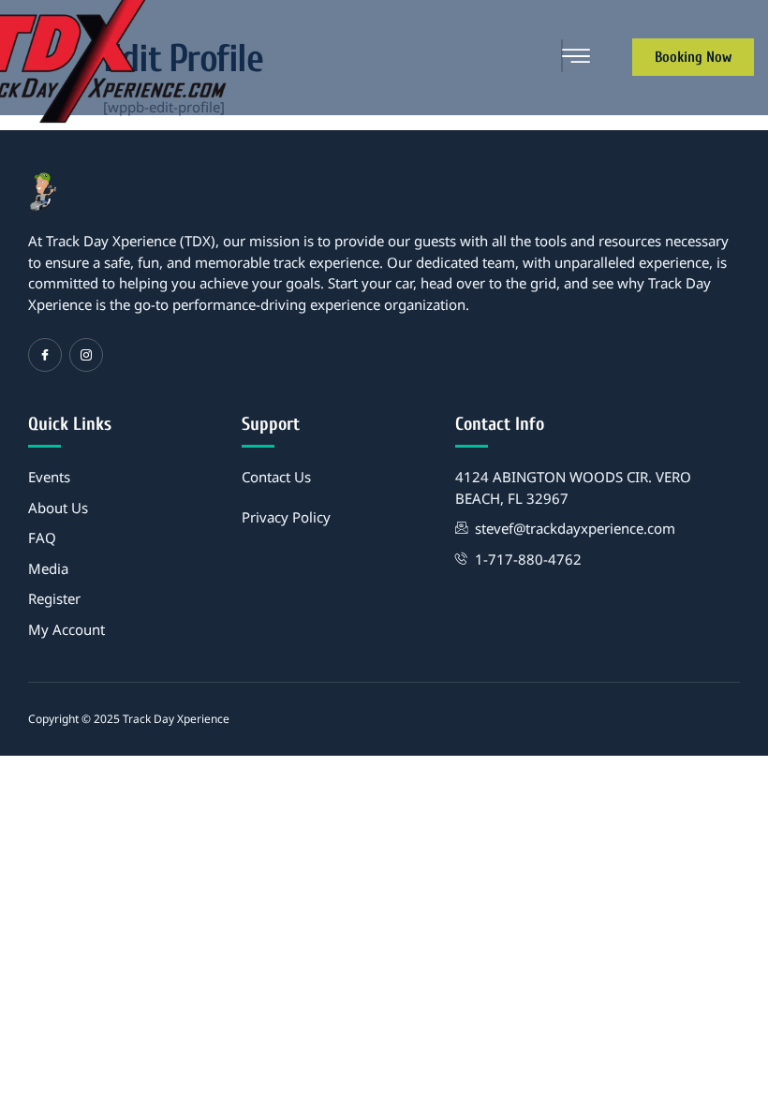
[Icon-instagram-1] (86, 355)
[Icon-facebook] (45, 355)
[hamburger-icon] (562, 55)
